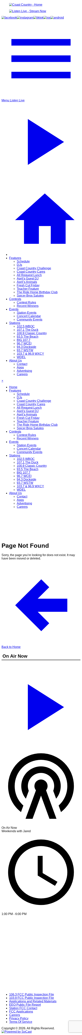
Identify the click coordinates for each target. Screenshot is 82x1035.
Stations (14, 323)
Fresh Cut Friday (28, 285)
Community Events (29, 319)
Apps (20, 367)
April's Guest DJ (28, 278)
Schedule (23, 261)
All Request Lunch (29, 275)
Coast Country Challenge (34, 268)
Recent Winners (28, 305)
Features (15, 258)
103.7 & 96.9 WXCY (30, 353)
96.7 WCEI (24, 343)
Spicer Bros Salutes (30, 295)
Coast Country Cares (31, 271)
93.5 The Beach (27, 336)
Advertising (24, 370)
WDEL (21, 357)
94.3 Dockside (26, 346)
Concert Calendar (29, 316)
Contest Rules (26, 302)
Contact (22, 364)
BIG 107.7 (23, 340)
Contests (15, 299)
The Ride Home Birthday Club (37, 292)
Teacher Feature (28, 288)
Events (13, 309)
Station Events (26, 312)
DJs (19, 264)
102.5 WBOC (26, 326)
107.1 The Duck (27, 329)
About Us (15, 360)
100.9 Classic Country (32, 333)
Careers (22, 374)
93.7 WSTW (25, 350)
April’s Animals (27, 282)
